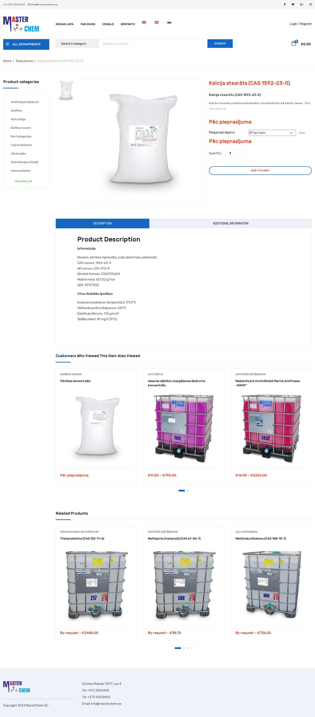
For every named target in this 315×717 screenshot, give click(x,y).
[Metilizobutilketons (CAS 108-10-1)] (272, 585)
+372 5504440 (15, 4)
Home (7, 61)
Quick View (96, 457)
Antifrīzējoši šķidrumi (25, 102)
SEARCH (220, 43)
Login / (294, 24)
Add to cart (260, 170)
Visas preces (24, 61)
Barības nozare (21, 127)
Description (102, 223)
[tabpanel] (96, 428)
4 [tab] (192, 648)
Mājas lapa (65, 24)
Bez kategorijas (21, 136)
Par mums (88, 24)
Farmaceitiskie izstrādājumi (79, 531)
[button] (293, 44)
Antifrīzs (16, 110)
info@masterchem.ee (43, 4)
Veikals (108, 24)
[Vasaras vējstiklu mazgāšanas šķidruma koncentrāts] (184, 427)
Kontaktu (128, 24)
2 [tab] (188, 490)
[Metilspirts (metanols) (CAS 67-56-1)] (184, 585)
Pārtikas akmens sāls (75, 381)
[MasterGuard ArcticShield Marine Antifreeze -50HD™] (272, 427)
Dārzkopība (18, 153)
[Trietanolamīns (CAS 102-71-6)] (96, 585)
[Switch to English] (145, 24)
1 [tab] (181, 490)
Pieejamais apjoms (222, 132)
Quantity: (215, 153)
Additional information (230, 223)
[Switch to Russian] (170, 24)
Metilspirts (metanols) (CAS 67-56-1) (174, 538)
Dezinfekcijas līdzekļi (24, 162)
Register (306, 24)
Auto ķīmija (18, 119)
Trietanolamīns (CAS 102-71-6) (82, 538)
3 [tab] (188, 648)
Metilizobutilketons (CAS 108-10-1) (261, 538)
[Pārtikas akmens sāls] (96, 427)
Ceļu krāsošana (21, 145)
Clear (302, 132)
